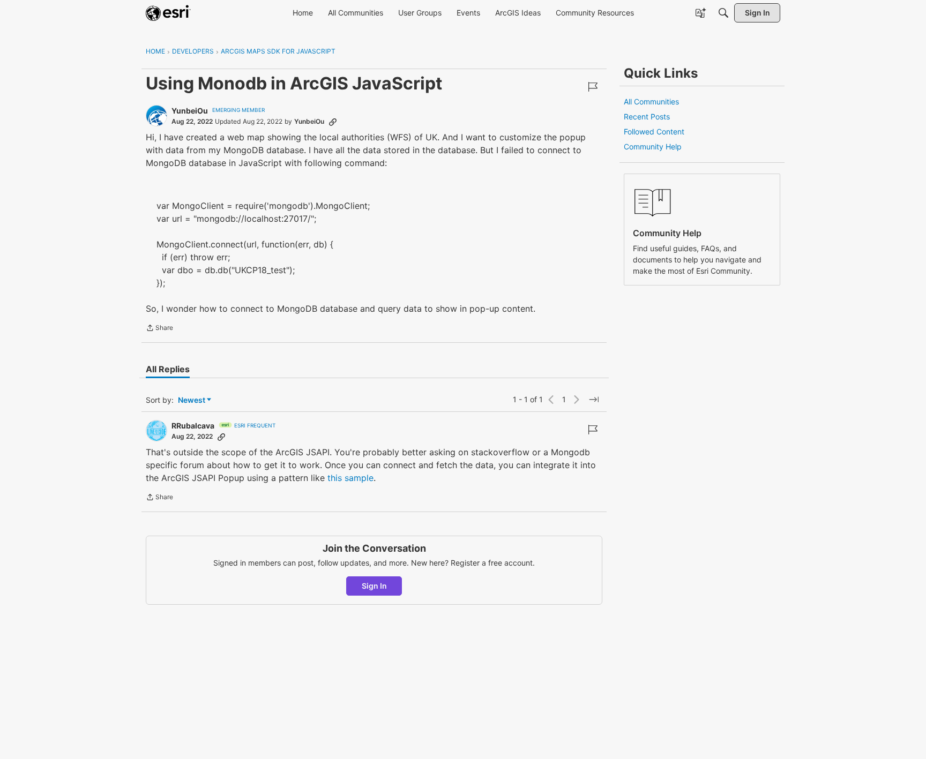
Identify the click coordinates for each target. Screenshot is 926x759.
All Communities (651, 101)
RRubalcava (192, 425)
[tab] (167, 369)
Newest (191, 400)
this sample (350, 477)
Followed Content (654, 131)
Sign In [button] (374, 585)
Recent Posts (647, 116)
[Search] (723, 12)
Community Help (653, 146)
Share (159, 329)
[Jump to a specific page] (593, 399)
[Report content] (592, 86)
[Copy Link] (332, 121)
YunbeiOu (189, 110)
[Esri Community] (168, 13)
